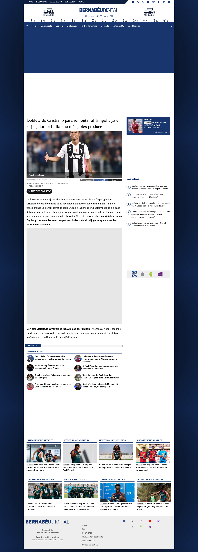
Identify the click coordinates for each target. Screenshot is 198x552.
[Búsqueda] (171, 26)
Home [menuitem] (35, 26)
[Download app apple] (158, 2)
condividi (100, 180)
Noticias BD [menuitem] (118, 26)
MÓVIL (81, 2)
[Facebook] (133, 2)
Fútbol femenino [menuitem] (89, 26)
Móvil (84, 525)
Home (30, 2)
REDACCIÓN (41, 2)
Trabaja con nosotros (92, 537)
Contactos (87, 533)
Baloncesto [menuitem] (46, 26)
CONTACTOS (70, 2)
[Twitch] (153, 2)
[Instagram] (143, 2)
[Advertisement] (99, 51)
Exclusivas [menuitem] (72, 26)
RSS (83, 529)
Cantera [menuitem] (59, 26)
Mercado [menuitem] (105, 26)
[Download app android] (164, 2)
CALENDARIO (56, 2)
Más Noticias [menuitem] (134, 26)
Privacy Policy (88, 541)
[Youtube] (148, 2)
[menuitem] (27, 26)
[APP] (135, 274)
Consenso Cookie (90, 545)
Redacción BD (35, 186)
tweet (114, 180)
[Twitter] (138, 2)
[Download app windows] (169, 2)
